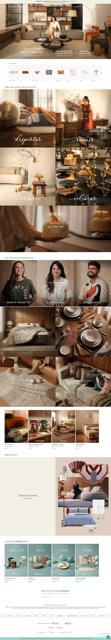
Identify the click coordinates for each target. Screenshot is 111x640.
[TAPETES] (49, 72)
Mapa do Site (101, 615)
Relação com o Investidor (72, 615)
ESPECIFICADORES (33, 9)
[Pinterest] (49, 632)
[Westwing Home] (16, 7)
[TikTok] (51, 632)
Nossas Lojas (27, 615)
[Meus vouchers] (92, 6)
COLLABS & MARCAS (18, 9)
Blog (51, 615)
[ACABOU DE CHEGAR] (13, 72)
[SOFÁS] (25, 72)
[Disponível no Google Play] (55, 623)
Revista (36, 615)
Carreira (44, 615)
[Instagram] (53, 632)
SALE (40, 9)
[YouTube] (47, 632)
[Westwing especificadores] (60, 628)
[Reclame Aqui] (71, 632)
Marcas (18, 615)
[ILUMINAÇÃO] (96, 72)
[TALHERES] (84, 72)
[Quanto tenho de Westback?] (95, 6)
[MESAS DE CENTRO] (37, 72)
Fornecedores (60, 615)
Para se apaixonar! (28, 498)
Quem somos (9, 615)
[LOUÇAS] (72, 72)
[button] (97, 6)
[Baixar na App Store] (68, 623)
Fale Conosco (84, 615)
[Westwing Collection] (51, 628)
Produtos (10, 9)
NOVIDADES (26, 9)
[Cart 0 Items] (102, 6)
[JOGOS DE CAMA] (60, 72)
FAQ (93, 615)
